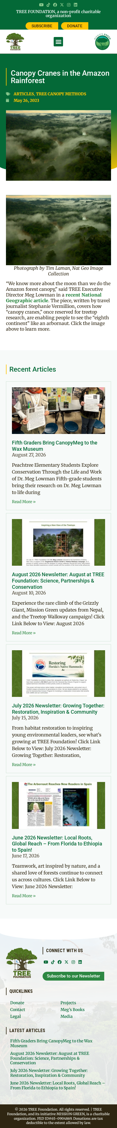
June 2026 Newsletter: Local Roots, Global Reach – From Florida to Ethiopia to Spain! (57, 844)
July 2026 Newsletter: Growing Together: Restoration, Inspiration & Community (58, 709)
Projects (68, 1002)
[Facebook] (55, 4)
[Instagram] (68, 4)
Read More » (24, 501)
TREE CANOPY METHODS (61, 93)
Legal (15, 1016)
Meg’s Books (72, 1009)
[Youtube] (41, 4)
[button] (58, 41)
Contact (17, 1009)
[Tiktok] (48, 4)
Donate (17, 1002)
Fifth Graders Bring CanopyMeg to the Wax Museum (51, 1043)
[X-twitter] (61, 4)
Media (66, 1016)
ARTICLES (24, 93)
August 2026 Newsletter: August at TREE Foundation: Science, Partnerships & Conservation (58, 580)
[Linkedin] (75, 4)
